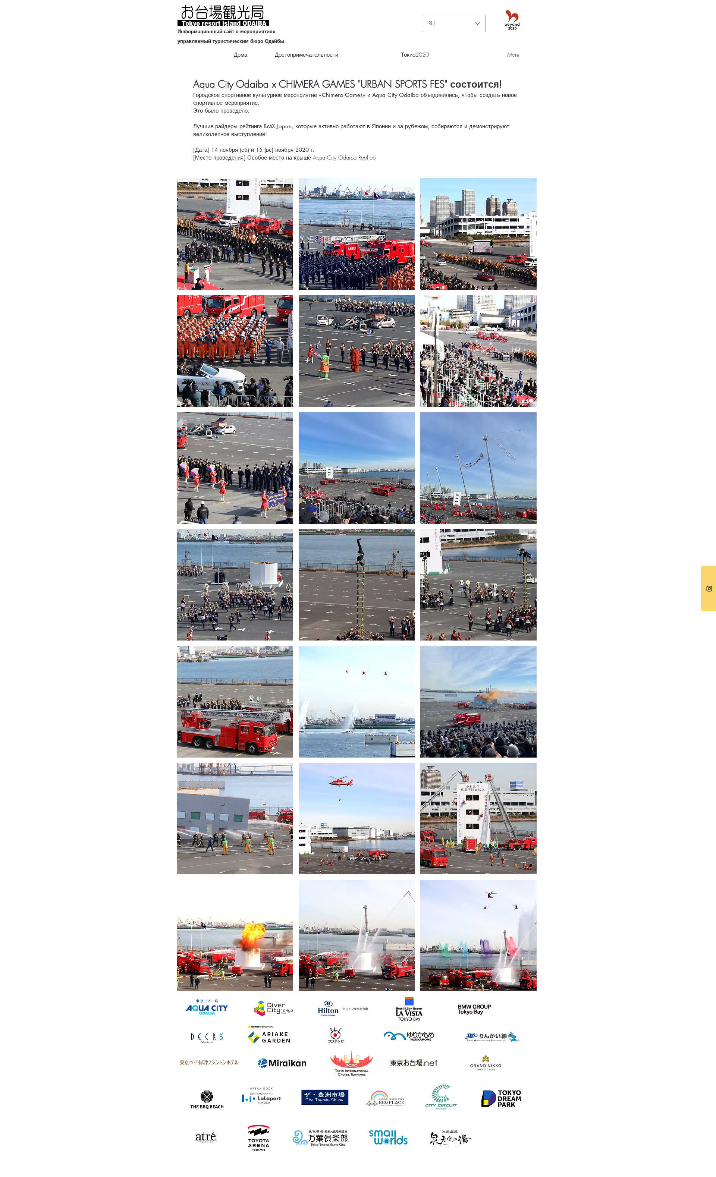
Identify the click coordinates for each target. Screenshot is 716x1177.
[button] (235, 234)
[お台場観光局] (709, 588)
